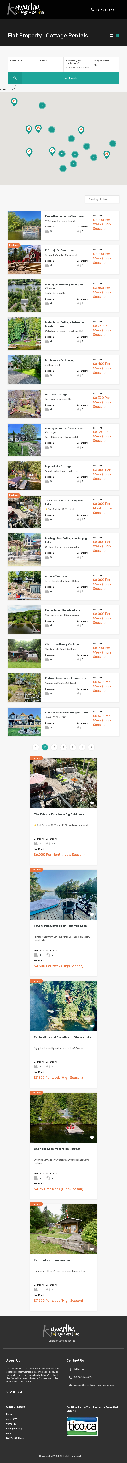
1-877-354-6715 (105, 9)
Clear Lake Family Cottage (62, 644)
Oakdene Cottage (56, 394)
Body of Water (101, 60)
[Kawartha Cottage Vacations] (25, 16)
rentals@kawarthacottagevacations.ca (93, 1385)
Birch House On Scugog (59, 360)
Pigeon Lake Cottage (58, 466)
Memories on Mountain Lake (62, 610)
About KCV (11, 1419)
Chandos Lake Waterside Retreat (57, 1149)
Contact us (12, 1424)
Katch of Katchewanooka (52, 1260)
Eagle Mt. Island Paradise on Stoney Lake (62, 1037)
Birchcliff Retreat (56, 576)
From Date (16, 61)
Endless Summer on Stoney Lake (65, 678)
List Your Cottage (15, 1438)
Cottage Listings (14, 1429)
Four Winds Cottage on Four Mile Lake (60, 926)
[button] (84, 135)
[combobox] (105, 65)
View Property (24, 234)
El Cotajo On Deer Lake (59, 250)
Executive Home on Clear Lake (64, 216)
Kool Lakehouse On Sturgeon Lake (66, 712)
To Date (42, 61)
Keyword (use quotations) (73, 62)
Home (9, 1414)
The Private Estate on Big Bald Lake (59, 814)
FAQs (8, 1433)
